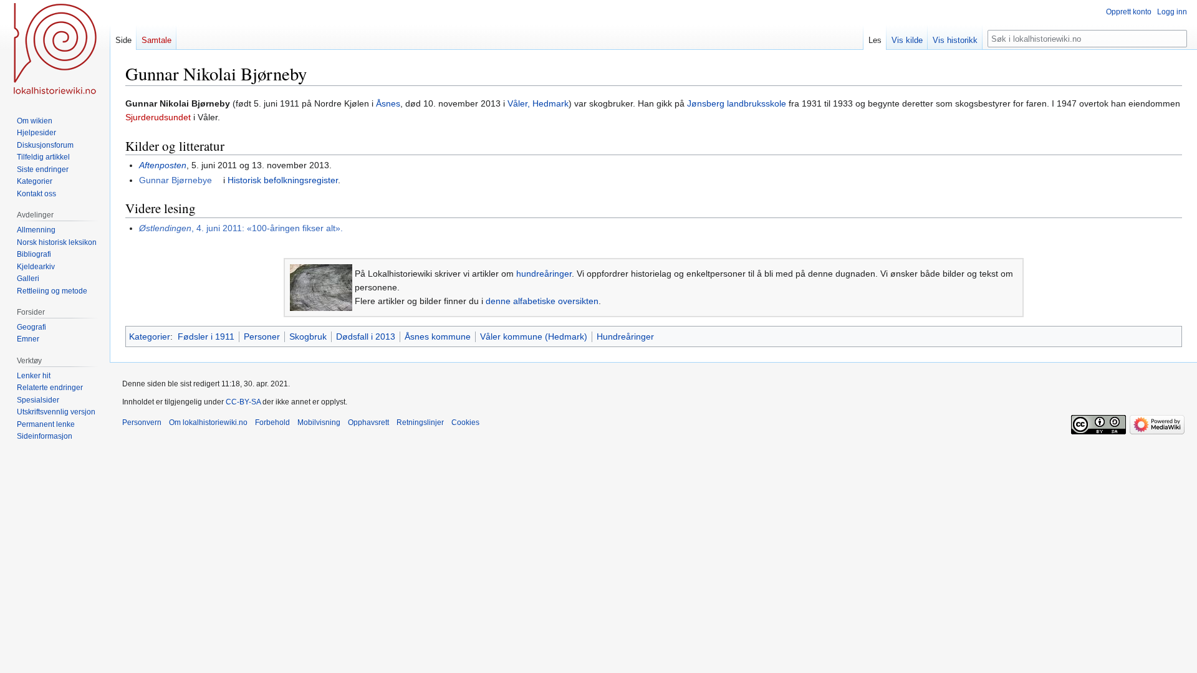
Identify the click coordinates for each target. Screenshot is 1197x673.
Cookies (465, 422)
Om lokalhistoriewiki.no (208, 422)
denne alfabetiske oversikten (542, 301)
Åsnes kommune (438, 336)
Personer (262, 336)
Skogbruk (308, 336)
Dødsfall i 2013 (365, 336)
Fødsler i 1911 (206, 336)
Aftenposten (162, 165)
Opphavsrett (368, 422)
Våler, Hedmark (538, 103)
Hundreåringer (625, 336)
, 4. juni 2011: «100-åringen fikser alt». (241, 228)
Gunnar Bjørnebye (175, 180)
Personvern (141, 422)
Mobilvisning (318, 422)
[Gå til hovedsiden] (55, 50)
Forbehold (272, 422)
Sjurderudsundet (158, 117)
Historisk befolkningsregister (283, 180)
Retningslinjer (420, 422)
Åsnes (388, 103)
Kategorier (149, 336)
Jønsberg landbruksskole (736, 103)
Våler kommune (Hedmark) (533, 336)
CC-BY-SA (243, 402)
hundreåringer (544, 274)
